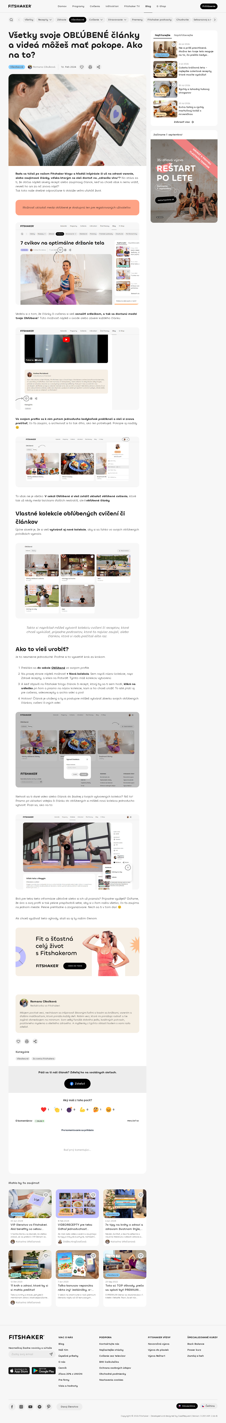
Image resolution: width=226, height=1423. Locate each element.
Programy (78, 6)
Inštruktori (112, 6)
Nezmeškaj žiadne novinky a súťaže (30, 1348)
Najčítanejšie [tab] (162, 35)
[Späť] (19, 20)
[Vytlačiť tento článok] (90, 67)
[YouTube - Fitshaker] (30, 1406)
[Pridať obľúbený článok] (82, 67)
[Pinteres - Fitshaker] (48, 1406)
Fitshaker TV (132, 6)
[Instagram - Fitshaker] (21, 1406)
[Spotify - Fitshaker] (39, 1406)
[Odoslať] (51, 1354)
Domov (62, 6)
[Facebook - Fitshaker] (12, 1406)
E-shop (161, 6)
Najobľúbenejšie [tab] (183, 35)
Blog (148, 6)
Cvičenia (95, 6)
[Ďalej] (215, 20)
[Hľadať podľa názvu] (11, 20)
